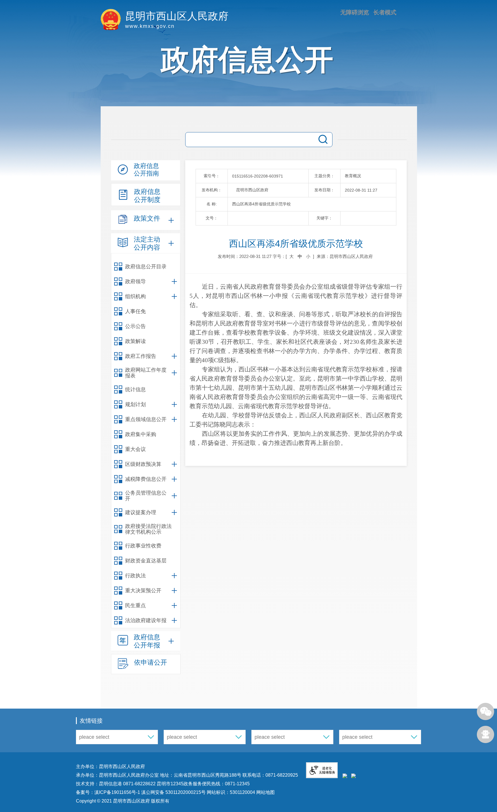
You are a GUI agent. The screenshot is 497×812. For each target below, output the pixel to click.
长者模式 (384, 12)
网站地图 (265, 792)
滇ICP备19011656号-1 (117, 792)
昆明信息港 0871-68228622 (127, 783)
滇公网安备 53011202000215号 (173, 792)
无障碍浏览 (354, 12)
